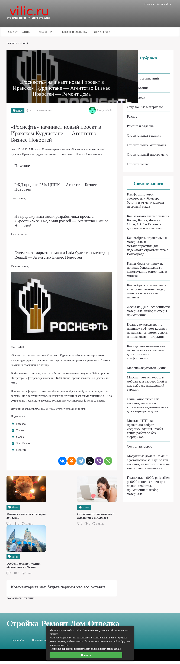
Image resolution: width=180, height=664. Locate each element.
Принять (86, 655)
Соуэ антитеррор (139, 446)
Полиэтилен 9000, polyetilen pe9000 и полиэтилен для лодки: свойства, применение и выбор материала (148, 486)
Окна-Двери (45, 31)
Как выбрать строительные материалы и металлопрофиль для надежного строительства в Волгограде (147, 246)
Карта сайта (163, 4)
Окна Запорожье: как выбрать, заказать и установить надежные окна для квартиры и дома (147, 405)
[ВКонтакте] (62, 461)
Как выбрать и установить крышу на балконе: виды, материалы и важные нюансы (146, 291)
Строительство (105, 31)
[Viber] (99, 461)
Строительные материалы (146, 145)
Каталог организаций (143, 78)
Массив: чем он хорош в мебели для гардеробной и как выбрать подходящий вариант (147, 383)
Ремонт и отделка (74, 31)
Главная (149, 4)
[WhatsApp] (108, 461)
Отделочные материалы (145, 107)
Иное (23, 43)
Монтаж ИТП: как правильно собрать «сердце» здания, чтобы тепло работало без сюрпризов (145, 429)
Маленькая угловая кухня (146, 368)
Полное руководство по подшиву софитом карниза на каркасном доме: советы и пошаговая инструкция (147, 330)
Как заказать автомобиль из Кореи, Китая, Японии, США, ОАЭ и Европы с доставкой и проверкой (148, 222)
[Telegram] (80, 461)
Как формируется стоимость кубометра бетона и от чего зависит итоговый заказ (145, 200)
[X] (90, 461)
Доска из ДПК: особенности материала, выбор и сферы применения (148, 311)
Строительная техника (144, 135)
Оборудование (19, 31)
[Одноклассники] (71, 461)
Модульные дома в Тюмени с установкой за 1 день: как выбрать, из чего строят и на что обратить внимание (148, 462)
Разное (132, 116)
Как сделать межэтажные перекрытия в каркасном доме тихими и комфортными (146, 352)
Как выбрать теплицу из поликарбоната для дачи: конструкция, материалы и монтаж (147, 269)
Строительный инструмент (147, 154)
